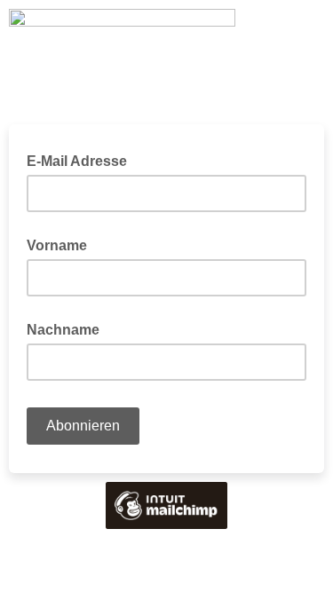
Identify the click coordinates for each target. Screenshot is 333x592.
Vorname (57, 245)
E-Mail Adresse (82, 160)
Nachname (63, 329)
